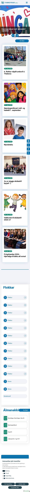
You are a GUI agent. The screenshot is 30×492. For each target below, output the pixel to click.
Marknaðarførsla (10, 478)
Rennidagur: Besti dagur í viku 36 (16, 418)
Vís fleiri (22, 41)
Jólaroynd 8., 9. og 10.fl (13, 439)
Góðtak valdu (22, 484)
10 (15, 373)
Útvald (7, 473)
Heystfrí (10, 432)
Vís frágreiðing (8, 484)
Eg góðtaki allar (15, 487)
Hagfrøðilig (8, 475)
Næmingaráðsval (12, 425)
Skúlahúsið (15, 396)
